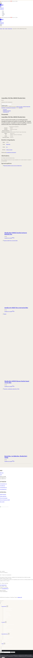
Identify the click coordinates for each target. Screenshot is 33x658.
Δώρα (2, 643)
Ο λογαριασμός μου (3, 483)
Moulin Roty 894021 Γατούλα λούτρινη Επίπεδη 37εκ (15, 233)
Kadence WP (20, 597)
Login (1, 474)
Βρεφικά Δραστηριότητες (7, 609)
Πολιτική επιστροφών (3, 498)
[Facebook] (0, 5)
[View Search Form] (1, 3)
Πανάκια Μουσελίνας (6, 613)
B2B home (1, 472)
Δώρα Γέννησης (5, 645)
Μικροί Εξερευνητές (5, 640)
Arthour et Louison (19, 106)
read (3, 12)
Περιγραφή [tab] (5, 109)
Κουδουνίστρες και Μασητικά (7, 610)
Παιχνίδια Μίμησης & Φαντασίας (8, 629)
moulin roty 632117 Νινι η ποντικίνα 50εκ (16, 308)
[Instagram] (1, 5)
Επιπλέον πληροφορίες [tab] (7, 110)
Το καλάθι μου (2, 485)
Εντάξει (3, 657)
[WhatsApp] (2, 5)
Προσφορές (3, 648)
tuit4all (3, 13)
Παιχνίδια (3, 622)
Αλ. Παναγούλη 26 (3, 585)
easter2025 (21, 107)
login (3, 15)
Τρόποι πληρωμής (3, 494)
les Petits (24, 106)
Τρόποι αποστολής (3, 496)
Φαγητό (4, 618)
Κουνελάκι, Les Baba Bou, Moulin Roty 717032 (15, 456)
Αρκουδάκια (3, 107)
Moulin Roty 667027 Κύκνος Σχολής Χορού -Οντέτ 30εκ (16, 381)
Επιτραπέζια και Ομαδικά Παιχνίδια (8, 624)
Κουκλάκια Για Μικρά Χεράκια (7, 608)
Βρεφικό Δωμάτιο (6, 617)
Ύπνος (4, 620)
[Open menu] (1, 25)
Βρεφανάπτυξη (4, 606)
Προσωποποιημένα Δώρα (5, 642)
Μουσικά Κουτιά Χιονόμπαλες (7, 644)
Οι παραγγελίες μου (3, 487)
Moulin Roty (28, 106)
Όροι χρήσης (2, 501)
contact (3, 14)
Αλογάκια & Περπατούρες (7, 631)
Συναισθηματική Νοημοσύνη (11, 107)
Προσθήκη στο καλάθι (4, 105)
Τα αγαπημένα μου (3, 489)
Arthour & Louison (9, 149)
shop (3, 10)
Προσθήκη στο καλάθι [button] (8, 311)
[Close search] (1, 650)
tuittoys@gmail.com (5, 588)
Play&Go (4, 632)
